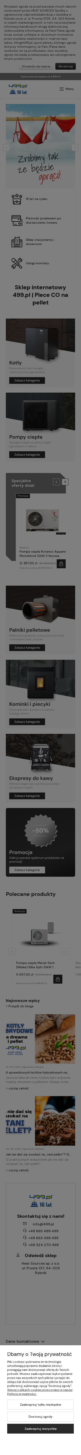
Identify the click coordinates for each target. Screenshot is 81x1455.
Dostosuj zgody (40, 1417)
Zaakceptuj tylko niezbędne (40, 1405)
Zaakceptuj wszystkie (41, 1429)
